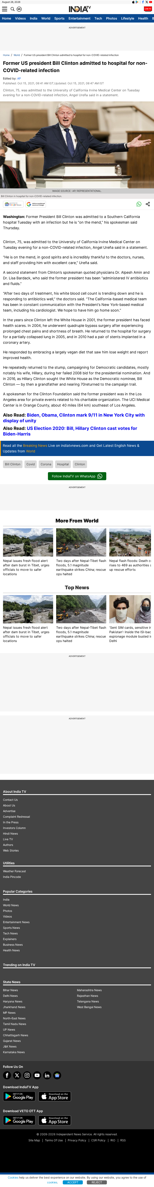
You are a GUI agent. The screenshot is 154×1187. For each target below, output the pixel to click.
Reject (97, 1182)
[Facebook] (7, 1075)
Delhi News (10, 995)
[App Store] (54, 1096)
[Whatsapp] (139, 204)
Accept (72, 1182)
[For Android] (19, 1120)
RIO (112, 1140)
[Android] (137, 2)
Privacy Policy (77, 1140)
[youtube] (37, 1075)
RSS (123, 1140)
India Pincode (12, 876)
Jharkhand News (14, 1007)
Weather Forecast (14, 871)
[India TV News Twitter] (146, 2)
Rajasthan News (87, 995)
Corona (46, 464)
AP (19, 78)
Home (6, 18)
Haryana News (12, 1001)
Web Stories (11, 850)
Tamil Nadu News (14, 1024)
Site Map (34, 1140)
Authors (8, 844)
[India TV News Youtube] (150, 2)
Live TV (8, 839)
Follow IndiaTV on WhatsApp (73, 476)
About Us (9, 805)
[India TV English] (80, 9)
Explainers (9, 939)
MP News (9, 1012)
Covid (30, 464)
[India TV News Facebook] (143, 2)
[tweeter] (17, 1075)
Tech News (10, 933)
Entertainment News (16, 922)
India (33, 18)
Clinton (80, 464)
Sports (59, 18)
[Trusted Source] (35, 204)
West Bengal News (89, 1007)
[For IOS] (54, 1120)
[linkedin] (47, 1075)
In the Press (10, 822)
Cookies (13, 1177)
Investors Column (14, 828)
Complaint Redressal (16, 816)
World (45, 18)
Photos (111, 18)
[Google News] (13, 204)
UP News (9, 1029)
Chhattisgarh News (15, 1035)
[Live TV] (148, 9)
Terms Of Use (54, 1140)
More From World (77, 521)
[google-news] (57, 1075)
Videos (20, 18)
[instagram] (27, 1075)
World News (11, 905)
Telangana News (88, 1001)
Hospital (63, 464)
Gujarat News (12, 1040)
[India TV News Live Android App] (19, 1096)
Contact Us (10, 799)
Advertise (9, 811)
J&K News (9, 1046)
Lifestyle (127, 18)
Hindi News (10, 833)
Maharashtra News (89, 990)
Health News (11, 950)
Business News (13, 944)
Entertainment (79, 18)
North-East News (14, 1018)
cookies (52, 1182)
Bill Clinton (12, 464)
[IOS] (133, 2)
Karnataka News (14, 1052)
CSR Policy (98, 1140)
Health (143, 18)
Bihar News (10, 990)
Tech (98, 18)
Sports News (11, 927)
